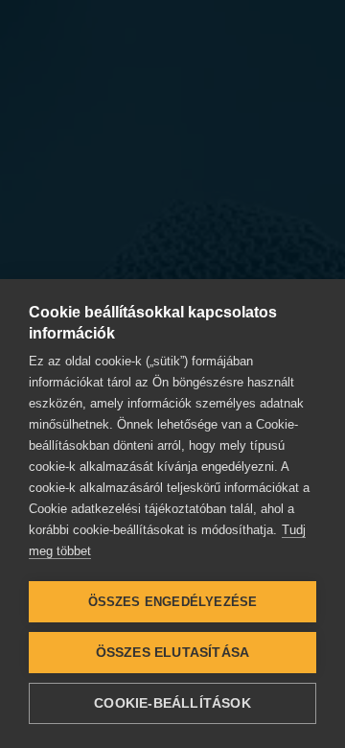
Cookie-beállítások (172, 703)
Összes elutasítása (173, 652)
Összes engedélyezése (173, 602)
